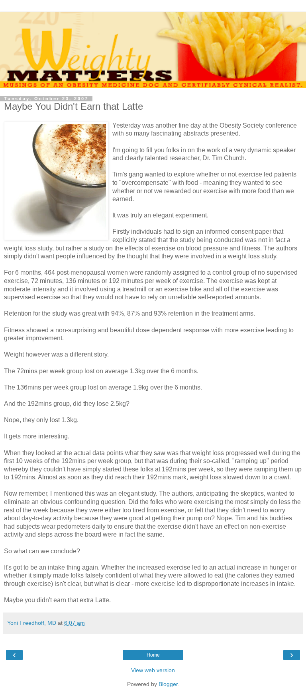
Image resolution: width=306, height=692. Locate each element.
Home (153, 655)
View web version (153, 670)
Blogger (168, 684)
